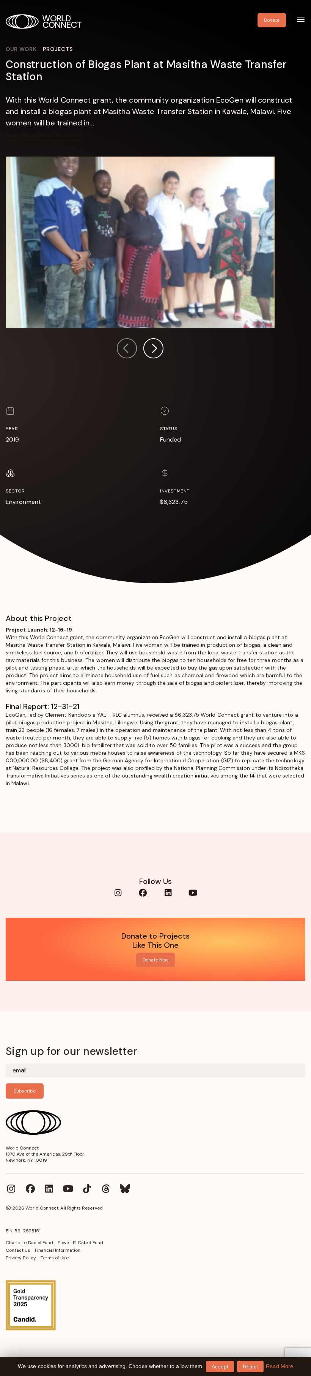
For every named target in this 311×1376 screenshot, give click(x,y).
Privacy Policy (21, 1258)
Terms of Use (55, 1258)
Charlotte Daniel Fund (29, 1243)
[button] (153, 349)
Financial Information (57, 1250)
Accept (220, 1366)
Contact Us (18, 1250)
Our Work (21, 49)
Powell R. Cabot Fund (80, 1243)
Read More (279, 1366)
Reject (250, 1366)
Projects (58, 49)
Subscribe (25, 1091)
